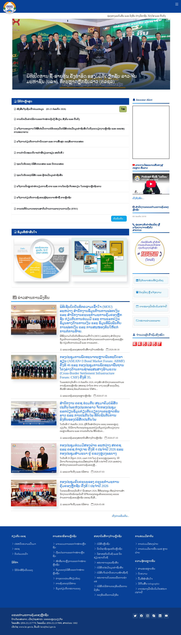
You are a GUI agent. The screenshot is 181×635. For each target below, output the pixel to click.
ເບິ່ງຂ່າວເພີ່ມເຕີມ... (120, 516)
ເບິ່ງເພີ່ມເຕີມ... (119, 219)
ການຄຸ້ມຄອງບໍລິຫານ (65, 583)
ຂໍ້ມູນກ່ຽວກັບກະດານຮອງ (67, 588)
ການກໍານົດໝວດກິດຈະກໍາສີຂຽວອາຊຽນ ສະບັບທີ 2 (40, 153)
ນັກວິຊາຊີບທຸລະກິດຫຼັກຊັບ (109, 549)
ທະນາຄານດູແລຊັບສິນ (107, 562)
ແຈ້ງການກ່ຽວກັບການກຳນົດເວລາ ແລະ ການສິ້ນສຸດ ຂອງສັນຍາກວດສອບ (50, 141)
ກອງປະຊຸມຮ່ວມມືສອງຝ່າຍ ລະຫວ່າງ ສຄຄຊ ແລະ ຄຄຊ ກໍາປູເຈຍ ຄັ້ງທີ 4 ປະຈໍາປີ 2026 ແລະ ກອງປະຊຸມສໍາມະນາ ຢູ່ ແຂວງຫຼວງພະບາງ (91, 449)
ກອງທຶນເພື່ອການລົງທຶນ (107, 595)
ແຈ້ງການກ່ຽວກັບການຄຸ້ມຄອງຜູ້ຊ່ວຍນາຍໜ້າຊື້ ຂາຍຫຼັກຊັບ (43, 197)
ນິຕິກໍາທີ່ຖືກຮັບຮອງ (23, 570)
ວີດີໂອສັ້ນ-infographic (148, 583)
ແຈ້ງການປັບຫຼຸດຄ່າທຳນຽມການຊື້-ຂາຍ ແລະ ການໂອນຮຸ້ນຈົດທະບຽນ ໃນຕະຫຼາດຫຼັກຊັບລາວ (58, 186)
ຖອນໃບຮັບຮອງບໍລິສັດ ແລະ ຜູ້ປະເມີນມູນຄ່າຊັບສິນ (39, 175)
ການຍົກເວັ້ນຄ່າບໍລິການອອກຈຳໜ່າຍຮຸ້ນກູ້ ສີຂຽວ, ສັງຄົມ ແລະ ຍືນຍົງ (48, 119)
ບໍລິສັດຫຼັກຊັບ (103, 544)
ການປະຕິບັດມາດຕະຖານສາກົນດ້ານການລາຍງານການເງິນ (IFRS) (47, 209)
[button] (163, 52)
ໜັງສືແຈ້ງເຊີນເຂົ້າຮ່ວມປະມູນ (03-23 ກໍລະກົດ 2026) (41, 109)
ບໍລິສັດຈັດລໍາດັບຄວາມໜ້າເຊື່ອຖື (112, 572)
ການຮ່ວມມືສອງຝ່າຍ (147, 544)
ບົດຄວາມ (142, 573)
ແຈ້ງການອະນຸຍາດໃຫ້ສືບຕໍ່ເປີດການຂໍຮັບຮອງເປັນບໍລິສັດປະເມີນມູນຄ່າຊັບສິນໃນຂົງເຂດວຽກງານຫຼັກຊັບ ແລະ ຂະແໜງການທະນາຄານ (69, 130)
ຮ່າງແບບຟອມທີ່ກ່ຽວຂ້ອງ (67, 578)
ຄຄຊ (17, 549)
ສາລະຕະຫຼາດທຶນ (146, 568)
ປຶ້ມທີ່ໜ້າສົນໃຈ (145, 578)
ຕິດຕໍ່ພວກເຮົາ (21, 554)
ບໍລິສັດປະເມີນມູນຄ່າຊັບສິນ (109, 567)
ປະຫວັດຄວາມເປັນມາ (25, 544)
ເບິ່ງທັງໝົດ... (138, 198)
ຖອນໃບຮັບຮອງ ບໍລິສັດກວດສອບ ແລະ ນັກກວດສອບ (40, 164)
